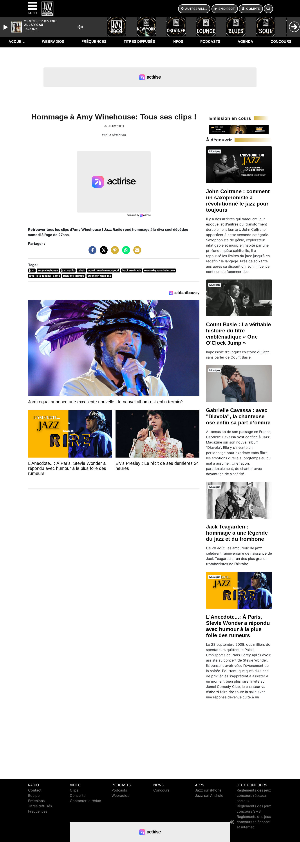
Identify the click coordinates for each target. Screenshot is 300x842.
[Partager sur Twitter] (103, 252)
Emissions (36, 801)
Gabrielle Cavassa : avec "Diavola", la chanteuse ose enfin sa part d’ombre (238, 416)
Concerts (77, 795)
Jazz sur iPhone (208, 790)
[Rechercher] (268, 8)
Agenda (245, 41)
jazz (31, 270)
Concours (281, 41)
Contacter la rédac (85, 801)
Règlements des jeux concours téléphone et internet (254, 821)
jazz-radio (67, 270)
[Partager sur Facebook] (91, 252)
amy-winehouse (48, 270)
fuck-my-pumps (73, 275)
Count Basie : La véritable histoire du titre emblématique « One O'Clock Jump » (238, 333)
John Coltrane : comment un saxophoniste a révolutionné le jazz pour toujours (238, 200)
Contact (35, 790)
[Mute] (80, 27)
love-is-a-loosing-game (44, 275)
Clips (74, 790)
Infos (177, 41)
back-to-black (131, 270)
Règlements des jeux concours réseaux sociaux (254, 795)
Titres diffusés (139, 41)
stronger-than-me (99, 275)
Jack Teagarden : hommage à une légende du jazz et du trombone (237, 533)
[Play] (6, 27)
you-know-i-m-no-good (103, 270)
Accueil (17, 41)
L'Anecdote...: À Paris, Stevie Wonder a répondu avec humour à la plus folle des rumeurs (238, 626)
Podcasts (210, 41)
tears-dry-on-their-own (159, 270)
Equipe (34, 795)
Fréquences (94, 41)
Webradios (53, 41)
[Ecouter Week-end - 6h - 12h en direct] (239, 129)
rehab (81, 270)
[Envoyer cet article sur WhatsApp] (125, 252)
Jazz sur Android (209, 795)
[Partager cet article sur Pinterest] (114, 252)
